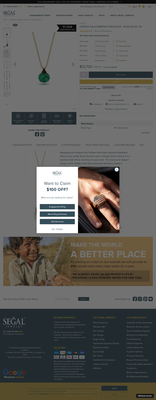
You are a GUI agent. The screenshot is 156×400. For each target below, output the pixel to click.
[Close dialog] (117, 169)
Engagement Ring (57, 206)
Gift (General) (57, 221)
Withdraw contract (145, 396)
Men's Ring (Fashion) (57, 214)
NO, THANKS (57, 229)
